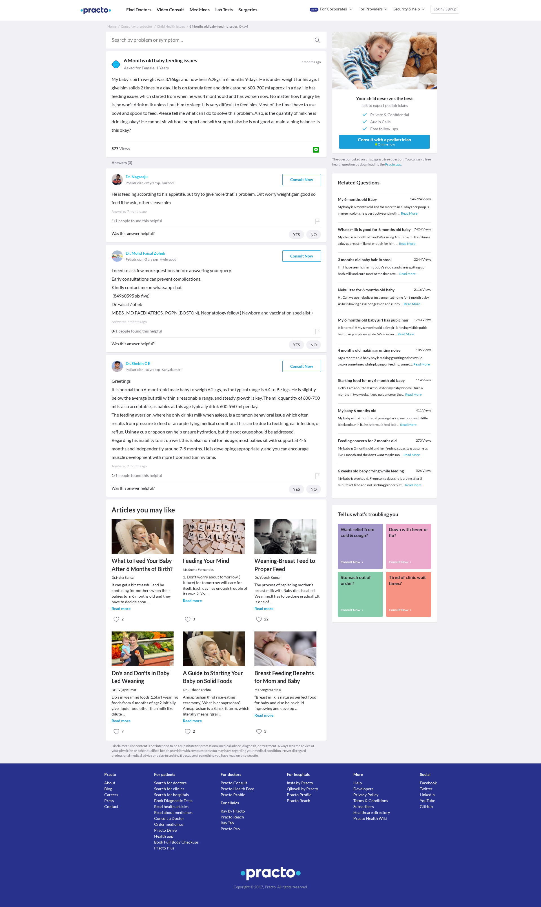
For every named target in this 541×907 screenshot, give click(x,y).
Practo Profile (233, 794)
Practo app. (393, 164)
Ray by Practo (233, 811)
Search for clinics (169, 788)
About (109, 782)
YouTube (427, 800)
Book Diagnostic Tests (173, 800)
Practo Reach (232, 816)
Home (111, 26)
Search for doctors (170, 782)
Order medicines (168, 824)
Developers (363, 788)
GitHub (426, 806)
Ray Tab (227, 822)
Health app (163, 836)
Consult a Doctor (169, 818)
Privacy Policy (365, 794)
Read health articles (171, 806)
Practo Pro (230, 828)
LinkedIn (427, 794)
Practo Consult (234, 782)
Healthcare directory (371, 812)
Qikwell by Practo (302, 788)
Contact (111, 806)
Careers (111, 794)
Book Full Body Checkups (176, 842)
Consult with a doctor (136, 26)
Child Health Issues (171, 26)
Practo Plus (164, 848)
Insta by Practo (300, 782)
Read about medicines (173, 812)
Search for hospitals (171, 794)
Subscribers (363, 806)
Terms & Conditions (370, 800)
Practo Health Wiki (370, 818)
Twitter (426, 788)
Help (357, 782)
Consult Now (301, 179)
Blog (108, 788)
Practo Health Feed (237, 788)
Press (109, 800)
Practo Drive (165, 830)
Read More (409, 213)
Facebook (428, 782)
